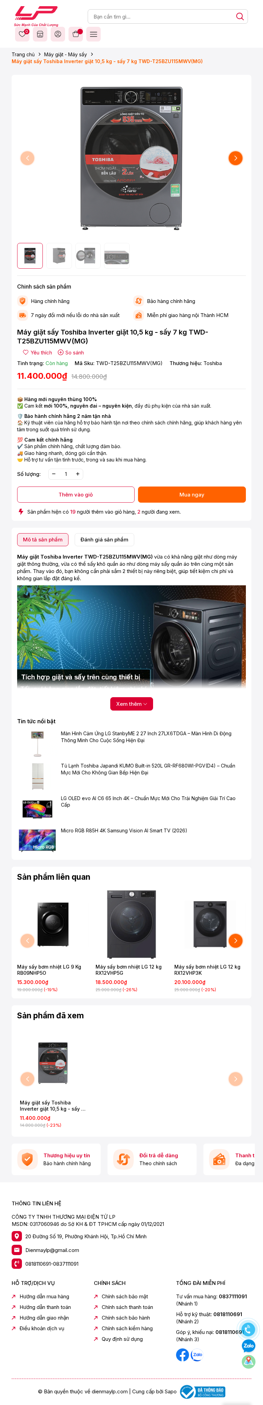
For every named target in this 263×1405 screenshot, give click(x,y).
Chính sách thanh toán (127, 1307)
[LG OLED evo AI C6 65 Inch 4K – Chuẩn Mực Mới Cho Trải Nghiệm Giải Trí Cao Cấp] (37, 808)
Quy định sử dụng (122, 1339)
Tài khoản (58, 34)
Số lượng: (29, 474)
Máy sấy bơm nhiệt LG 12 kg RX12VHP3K (207, 970)
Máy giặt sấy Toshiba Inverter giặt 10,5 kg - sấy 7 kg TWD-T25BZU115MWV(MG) (52, 1106)
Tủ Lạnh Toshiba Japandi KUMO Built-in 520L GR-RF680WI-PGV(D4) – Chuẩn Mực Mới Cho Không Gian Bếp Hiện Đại (148, 769)
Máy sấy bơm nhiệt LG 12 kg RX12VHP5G (129, 970)
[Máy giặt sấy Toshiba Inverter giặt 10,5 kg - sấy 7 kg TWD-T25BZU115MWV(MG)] (53, 1063)
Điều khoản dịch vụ (42, 1328)
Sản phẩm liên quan (53, 877)
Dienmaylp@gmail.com (52, 1250)
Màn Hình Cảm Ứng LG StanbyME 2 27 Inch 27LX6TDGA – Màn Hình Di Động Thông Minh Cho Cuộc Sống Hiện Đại (146, 736)
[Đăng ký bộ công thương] (201, 1391)
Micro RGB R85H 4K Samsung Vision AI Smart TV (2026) (124, 830)
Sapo (171, 1391)
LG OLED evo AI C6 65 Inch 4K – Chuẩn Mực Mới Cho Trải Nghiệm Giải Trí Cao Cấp (148, 801)
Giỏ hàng (75, 34)
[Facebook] (183, 1354)
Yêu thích (25, 32)
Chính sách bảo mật (125, 1296)
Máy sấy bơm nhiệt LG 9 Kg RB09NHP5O (49, 970)
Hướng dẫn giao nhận (44, 1317)
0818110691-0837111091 (51, 1264)
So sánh (74, 352)
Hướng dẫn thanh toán (45, 1307)
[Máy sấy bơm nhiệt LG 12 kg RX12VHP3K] (210, 924)
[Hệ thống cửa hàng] (40, 34)
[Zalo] (196, 1354)
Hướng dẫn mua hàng (44, 1296)
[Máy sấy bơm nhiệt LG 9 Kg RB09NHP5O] (53, 924)
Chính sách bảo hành (126, 1317)
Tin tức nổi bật (36, 721)
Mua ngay (191, 494)
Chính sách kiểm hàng (127, 1328)
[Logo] (36, 16)
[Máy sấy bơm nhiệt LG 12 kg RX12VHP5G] (131, 924)
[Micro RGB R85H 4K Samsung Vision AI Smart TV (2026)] (37, 840)
